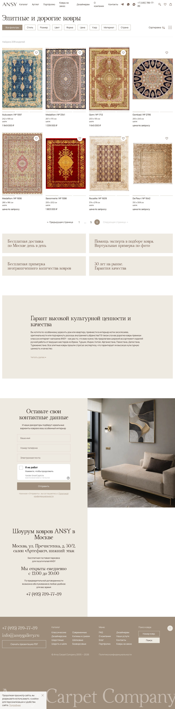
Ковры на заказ (64, 4)
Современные (79, 632)
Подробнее (15, 705)
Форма (69, 27)
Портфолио (49, 4)
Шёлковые (77, 640)
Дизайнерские (59, 636)
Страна (124, 27)
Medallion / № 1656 (12, 198)
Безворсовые (79, 643)
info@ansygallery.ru (20, 635)
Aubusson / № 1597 (12, 114)
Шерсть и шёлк (59, 643)
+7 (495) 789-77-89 (146, 4)
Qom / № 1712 (96, 114)
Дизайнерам (83, 4)
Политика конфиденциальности (115, 654)
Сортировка (155, 27)
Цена (82, 27)
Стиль (30, 27)
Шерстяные (58, 640)
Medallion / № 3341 (55, 114)
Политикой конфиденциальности (51, 495)
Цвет (57, 27)
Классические (59, 632)
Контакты (113, 4)
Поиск (149, 640)
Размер (44, 27)
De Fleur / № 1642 (141, 198)
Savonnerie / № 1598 (56, 198)
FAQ (101, 632)
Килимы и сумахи (81, 636)
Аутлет (35, 4)
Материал (109, 27)
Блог (101, 640)
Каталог (23, 4)
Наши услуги (122, 636)
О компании (99, 4)
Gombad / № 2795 (142, 114)
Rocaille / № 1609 (98, 198)
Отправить (43, 486)
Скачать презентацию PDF (24, 644)
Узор (94, 27)
